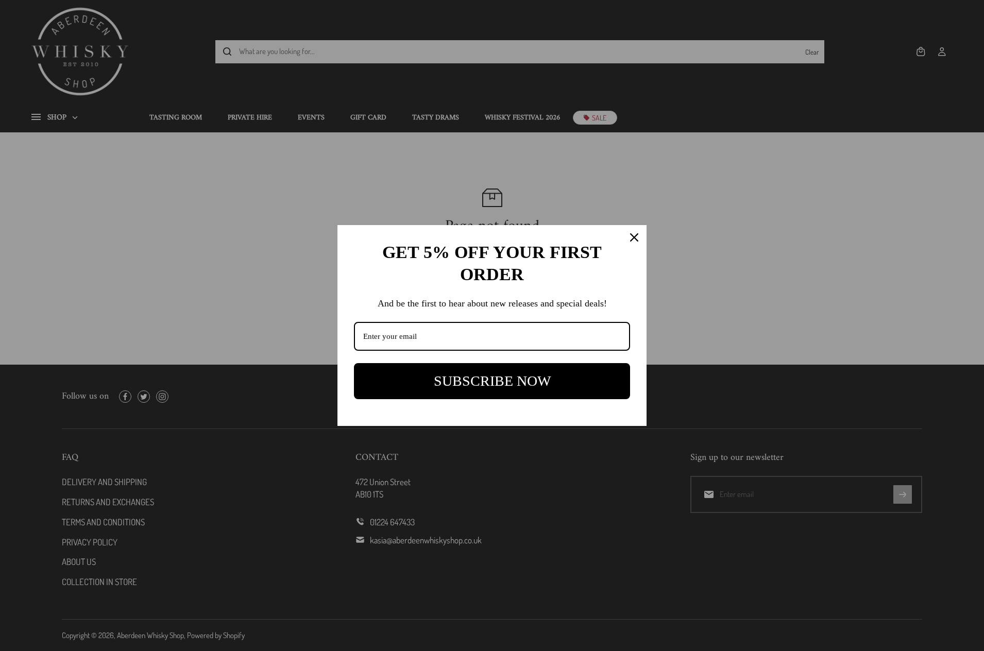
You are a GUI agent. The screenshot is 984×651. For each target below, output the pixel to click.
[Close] (634, 237)
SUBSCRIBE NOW (492, 381)
